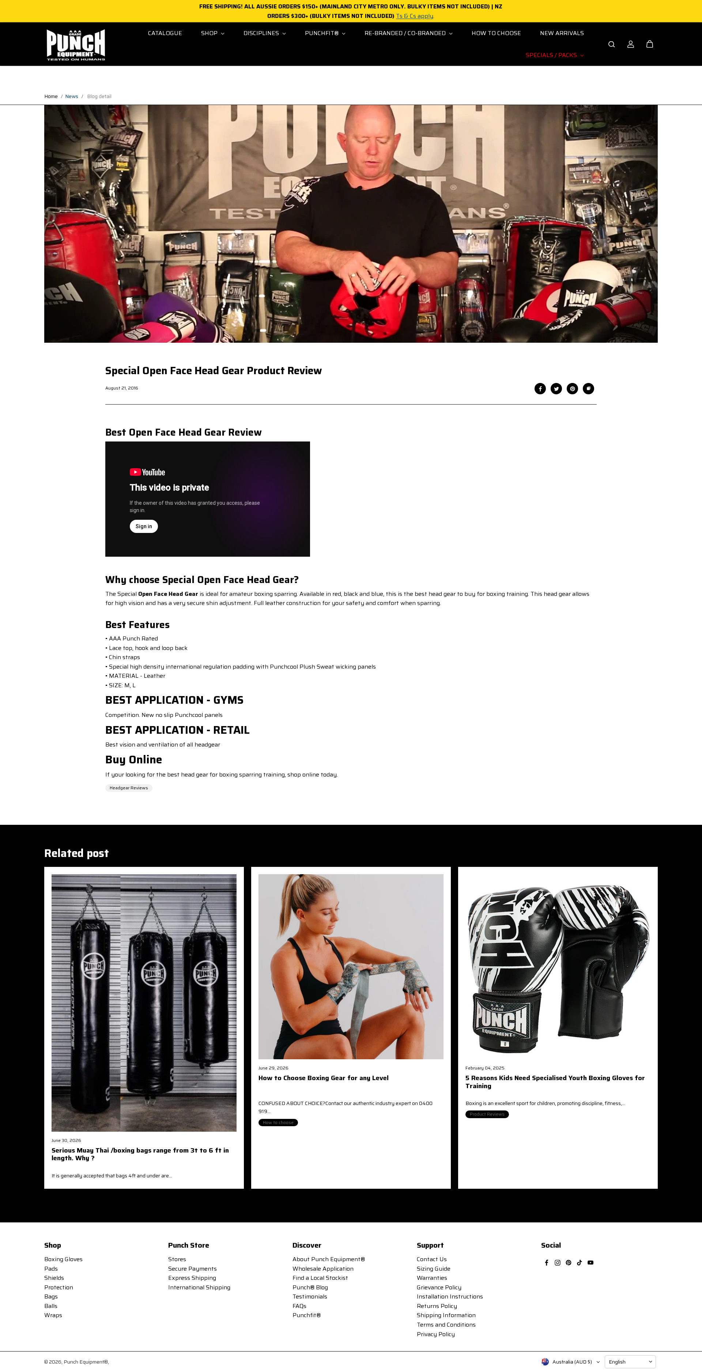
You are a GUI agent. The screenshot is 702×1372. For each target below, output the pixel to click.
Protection (58, 1287)
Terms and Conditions (446, 1324)
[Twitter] (556, 389)
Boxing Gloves (63, 1259)
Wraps (53, 1315)
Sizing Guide (433, 1268)
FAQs (299, 1306)
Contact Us (432, 1259)
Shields (54, 1277)
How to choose (278, 1122)
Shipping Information (446, 1315)
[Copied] (589, 389)
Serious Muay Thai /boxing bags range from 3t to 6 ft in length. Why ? (140, 1155)
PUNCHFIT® (322, 33)
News (71, 96)
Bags (51, 1296)
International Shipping (199, 1287)
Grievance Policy (439, 1287)
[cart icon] (650, 44)
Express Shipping (192, 1277)
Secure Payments (192, 1268)
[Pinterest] (573, 389)
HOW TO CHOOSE (496, 33)
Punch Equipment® (86, 1362)
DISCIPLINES (262, 33)
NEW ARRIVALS (562, 33)
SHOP (210, 33)
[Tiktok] (579, 1263)
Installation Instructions (450, 1296)
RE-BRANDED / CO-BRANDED (406, 33)
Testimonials (309, 1296)
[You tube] (590, 1263)
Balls (50, 1306)
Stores (177, 1259)
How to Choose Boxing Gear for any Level (323, 1078)
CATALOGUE (165, 33)
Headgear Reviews (129, 787)
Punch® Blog (310, 1287)
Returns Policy (437, 1306)
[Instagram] (557, 1263)
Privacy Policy (436, 1334)
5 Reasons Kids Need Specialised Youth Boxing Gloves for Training (555, 1082)
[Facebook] (540, 389)
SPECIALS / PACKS (552, 55)
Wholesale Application (323, 1268)
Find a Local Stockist (320, 1277)
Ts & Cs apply (414, 15)
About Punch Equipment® (328, 1259)
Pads (51, 1268)
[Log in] (631, 44)
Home (51, 96)
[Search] (612, 44)
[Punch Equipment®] (75, 44)
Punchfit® (306, 1315)
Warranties (432, 1277)
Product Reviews (487, 1113)
